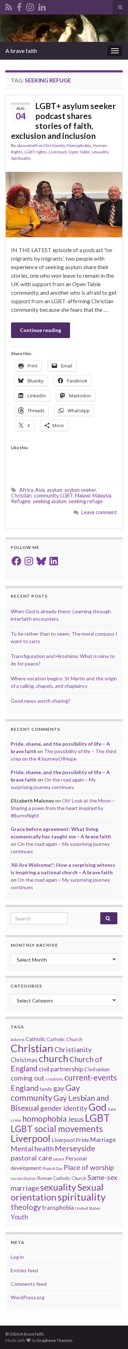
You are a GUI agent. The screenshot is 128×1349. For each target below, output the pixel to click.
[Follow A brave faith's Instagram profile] (30, 6)
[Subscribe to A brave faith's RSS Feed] (8, 6)
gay (58, 1088)
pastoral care (31, 1157)
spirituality (82, 1197)
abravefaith (27, 145)
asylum (54, 490)
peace (58, 1159)
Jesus (76, 1119)
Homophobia (78, 145)
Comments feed (29, 1284)
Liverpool (57, 151)
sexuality (99, 151)
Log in (17, 1257)
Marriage (103, 1139)
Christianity (54, 145)
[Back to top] (112, 1333)
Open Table (79, 151)
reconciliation (23, 1178)
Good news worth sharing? (40, 701)
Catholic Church (64, 1039)
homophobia (44, 1119)
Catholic (36, 1039)
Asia (40, 490)
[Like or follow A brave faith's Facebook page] (19, 6)
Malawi (82, 496)
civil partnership (61, 1069)
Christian (21, 496)
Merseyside (75, 1148)
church (53, 1058)
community (46, 496)
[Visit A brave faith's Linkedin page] (42, 6)
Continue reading (40, 330)
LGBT (66, 496)
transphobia (58, 1207)
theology (26, 1206)
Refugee (21, 501)
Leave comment (99, 512)
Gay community (45, 1093)
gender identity (63, 1108)
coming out (27, 1078)
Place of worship (89, 1167)
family (46, 1089)
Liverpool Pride (70, 1139)
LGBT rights (36, 151)
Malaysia (101, 496)
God (98, 1107)
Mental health (32, 1148)
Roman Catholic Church (61, 1178)
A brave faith (21, 50)
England (25, 1088)
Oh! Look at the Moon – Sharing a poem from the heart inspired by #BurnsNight (63, 808)
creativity (54, 1079)
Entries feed (24, 1270)
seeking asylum (49, 501)
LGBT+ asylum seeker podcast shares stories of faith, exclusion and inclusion (63, 121)
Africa (26, 490)
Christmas (24, 1060)
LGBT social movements (57, 1129)
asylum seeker (80, 490)
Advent (18, 1039)
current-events (90, 1077)
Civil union (97, 1069)
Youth (19, 1217)
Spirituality (21, 158)
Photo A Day (52, 1168)
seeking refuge (86, 501)
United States (88, 1208)
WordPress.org (27, 1297)
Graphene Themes (55, 1340)
